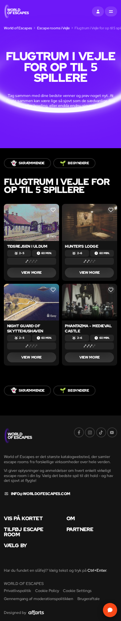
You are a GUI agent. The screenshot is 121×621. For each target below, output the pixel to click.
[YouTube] (112, 432)
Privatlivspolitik (17, 590)
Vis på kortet (23, 518)
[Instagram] (90, 432)
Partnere (79, 529)
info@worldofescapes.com (40, 493)
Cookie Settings (77, 590)
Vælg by (15, 545)
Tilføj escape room (23, 532)
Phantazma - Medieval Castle (88, 328)
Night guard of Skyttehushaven (25, 328)
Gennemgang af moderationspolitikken (38, 598)
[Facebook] (79, 432)
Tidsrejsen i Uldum (27, 246)
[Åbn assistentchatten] (110, 610)
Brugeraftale (88, 598)
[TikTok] (101, 432)
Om (70, 518)
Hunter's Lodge (81, 246)
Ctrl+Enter (96, 570)
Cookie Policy (47, 590)
